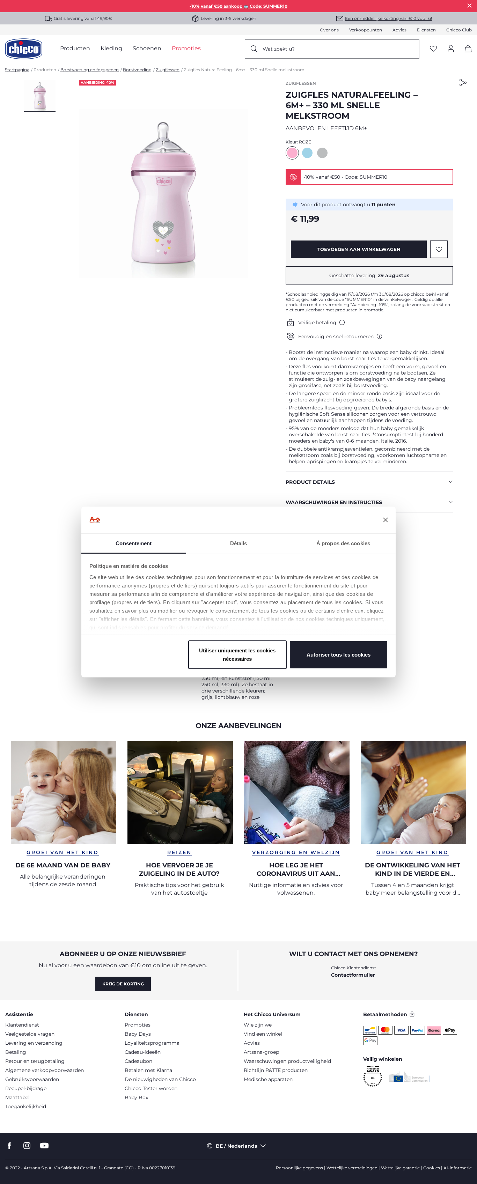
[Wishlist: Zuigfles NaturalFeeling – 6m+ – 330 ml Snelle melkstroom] (439, 249)
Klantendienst (22, 1025)
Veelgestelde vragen (29, 1034)
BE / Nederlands (236, 1146)
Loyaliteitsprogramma (152, 1043)
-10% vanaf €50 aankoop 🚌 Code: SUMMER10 (238, 6)
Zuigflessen (167, 69)
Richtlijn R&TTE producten (276, 1070)
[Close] (470, 5)
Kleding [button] (111, 48)
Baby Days (138, 1034)
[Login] (450, 49)
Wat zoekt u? (279, 49)
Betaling (15, 1052)
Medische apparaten (268, 1079)
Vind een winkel (263, 1034)
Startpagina (17, 69)
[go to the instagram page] (27, 1145)
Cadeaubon (138, 1061)
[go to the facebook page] (9, 1145)
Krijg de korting (123, 983)
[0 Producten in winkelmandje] (466, 54)
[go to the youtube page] (44, 1145)
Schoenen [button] (147, 48)
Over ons (329, 29)
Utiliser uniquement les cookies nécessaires (237, 655)
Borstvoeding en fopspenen (89, 69)
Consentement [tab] (134, 543)
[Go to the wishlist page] (433, 49)
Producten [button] (75, 48)
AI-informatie (457, 1167)
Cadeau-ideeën (143, 1052)
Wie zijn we (258, 1025)
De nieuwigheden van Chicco (160, 1079)
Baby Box (136, 1097)
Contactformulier (353, 975)
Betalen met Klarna (148, 1070)
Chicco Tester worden (151, 1088)
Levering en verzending (34, 1043)
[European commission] (409, 1076)
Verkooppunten (365, 29)
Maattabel (17, 1097)
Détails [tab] (238, 543)
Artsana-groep (261, 1052)
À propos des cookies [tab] (343, 543)
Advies (399, 29)
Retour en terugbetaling (35, 1061)
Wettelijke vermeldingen (351, 1167)
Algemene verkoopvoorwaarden (44, 1070)
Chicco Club (459, 29)
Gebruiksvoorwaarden (32, 1079)
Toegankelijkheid (25, 1106)
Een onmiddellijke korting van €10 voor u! (388, 18)
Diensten (426, 29)
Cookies (431, 1167)
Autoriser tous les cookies (338, 655)
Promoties (138, 1025)
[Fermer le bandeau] (385, 520)
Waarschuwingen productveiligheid (287, 1061)
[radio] (292, 153)
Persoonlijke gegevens (299, 1167)
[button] (40, 96)
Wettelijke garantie (400, 1167)
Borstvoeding (137, 69)
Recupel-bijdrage (25, 1088)
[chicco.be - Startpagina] (23, 48)
